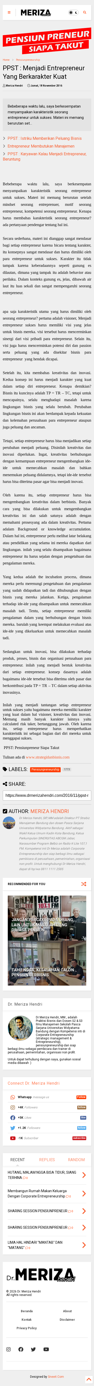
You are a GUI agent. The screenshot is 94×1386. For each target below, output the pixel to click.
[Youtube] (46, 1349)
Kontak (27, 1319)
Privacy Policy (27, 1328)
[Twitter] (33, 1349)
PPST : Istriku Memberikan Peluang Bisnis (45, 138)
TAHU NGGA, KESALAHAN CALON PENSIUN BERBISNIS (43, 973)
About (67, 1311)
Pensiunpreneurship (28, 60)
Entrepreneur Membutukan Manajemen (41, 146)
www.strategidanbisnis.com (47, 757)
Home (6, 60)
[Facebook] (20, 1349)
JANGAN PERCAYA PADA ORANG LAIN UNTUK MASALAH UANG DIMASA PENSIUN (42, 925)
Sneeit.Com (56, 1376)
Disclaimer (67, 1319)
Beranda (27, 1311)
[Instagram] (8, 1349)
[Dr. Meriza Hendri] (36, 14)
